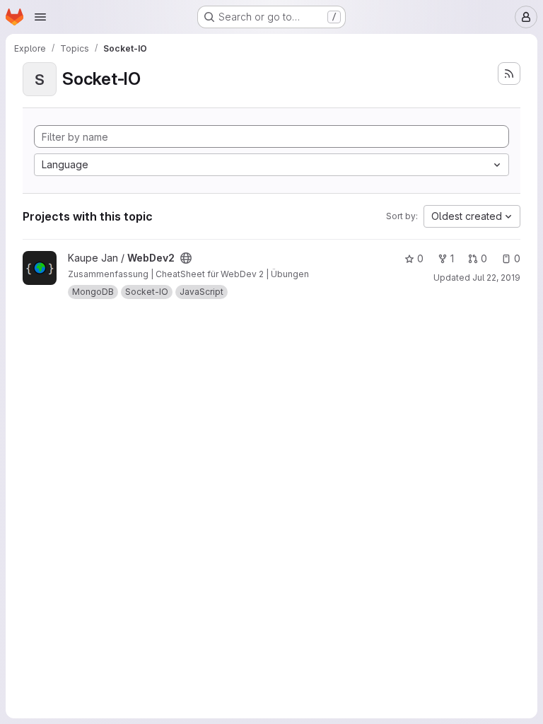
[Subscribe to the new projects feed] (509, 73)
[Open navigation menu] (40, 17)
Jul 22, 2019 (496, 277)
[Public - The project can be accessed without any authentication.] (186, 258)
